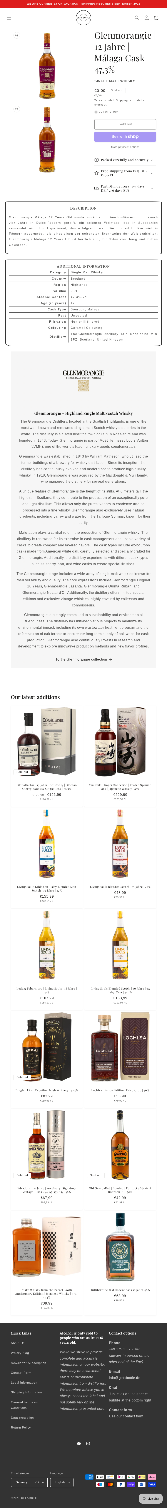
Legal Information (24, 1382)
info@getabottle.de (124, 1378)
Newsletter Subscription (28, 1363)
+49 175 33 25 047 (124, 1349)
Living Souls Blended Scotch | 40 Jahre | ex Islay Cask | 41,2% (120, 990)
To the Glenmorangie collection (81, 659)
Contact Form (21, 1372)
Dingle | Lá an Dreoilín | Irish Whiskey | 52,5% (46, 1090)
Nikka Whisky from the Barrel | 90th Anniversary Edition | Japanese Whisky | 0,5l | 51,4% (46, 1293)
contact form (133, 1416)
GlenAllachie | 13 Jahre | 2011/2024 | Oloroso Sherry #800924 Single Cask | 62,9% (47, 786)
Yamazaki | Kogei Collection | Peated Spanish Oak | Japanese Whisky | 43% (120, 786)
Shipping (122, 100)
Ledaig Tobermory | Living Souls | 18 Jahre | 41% (47, 990)
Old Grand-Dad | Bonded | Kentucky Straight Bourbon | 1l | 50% (120, 1190)
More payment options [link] (125, 147)
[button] (9, 17)
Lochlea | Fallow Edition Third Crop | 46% (120, 1090)
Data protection (22, 1417)
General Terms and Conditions (25, 1404)
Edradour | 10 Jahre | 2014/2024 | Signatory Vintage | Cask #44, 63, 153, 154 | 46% (46, 1190)
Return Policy (21, 1427)
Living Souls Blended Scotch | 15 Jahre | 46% (120, 886)
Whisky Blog (20, 1353)
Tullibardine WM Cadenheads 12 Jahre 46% (120, 1290)
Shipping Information (26, 1392)
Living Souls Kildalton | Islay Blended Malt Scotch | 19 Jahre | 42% (47, 888)
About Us (18, 1343)
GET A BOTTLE (30, 1498)
